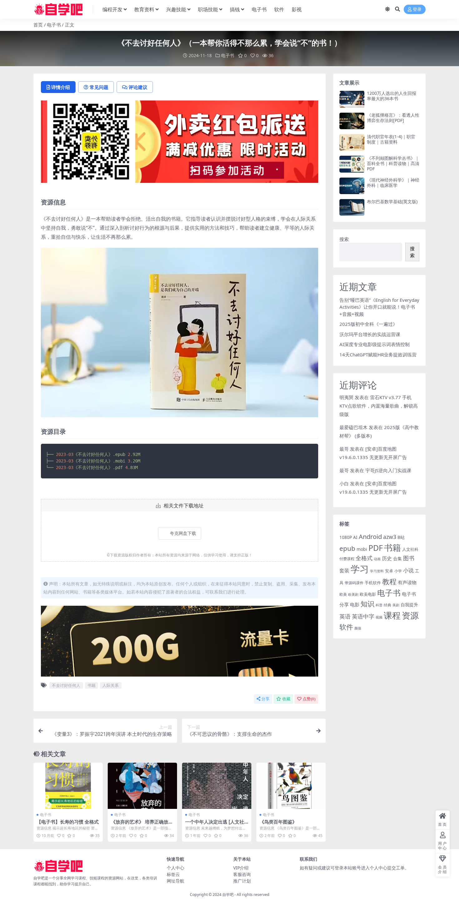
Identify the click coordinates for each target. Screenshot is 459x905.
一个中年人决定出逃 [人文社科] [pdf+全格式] (214, 824)
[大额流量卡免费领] (179, 643)
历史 (387, 558)
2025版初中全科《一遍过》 (368, 324)
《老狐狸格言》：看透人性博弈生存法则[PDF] (393, 117)
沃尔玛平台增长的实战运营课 (369, 334)
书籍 (91, 685)
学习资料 (377, 571)
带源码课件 (354, 582)
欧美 (343, 594)
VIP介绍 (241, 868)
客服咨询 (242, 874)
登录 (417, 9)
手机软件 (373, 582)
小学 (398, 571)
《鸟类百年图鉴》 (278, 822)
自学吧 (228, 894)
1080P (345, 537)
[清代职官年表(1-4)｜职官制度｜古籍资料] (351, 142)
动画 (377, 558)
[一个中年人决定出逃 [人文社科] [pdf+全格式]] (216, 786)
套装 (344, 570)
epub (347, 548)
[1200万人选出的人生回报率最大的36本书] (351, 99)
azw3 (389, 537)
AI (355, 537)
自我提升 (409, 605)
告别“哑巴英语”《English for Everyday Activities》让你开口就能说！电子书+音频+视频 (379, 307)
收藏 (286, 699)
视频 (379, 617)
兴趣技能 (176, 9)
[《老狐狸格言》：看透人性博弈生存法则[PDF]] (351, 121)
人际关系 (110, 685)
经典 (387, 604)
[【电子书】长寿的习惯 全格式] (68, 786)
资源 (410, 615)
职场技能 (208, 9)
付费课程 (346, 558)
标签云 (173, 874)
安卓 (389, 571)
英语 (345, 616)
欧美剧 (353, 594)
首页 (38, 25)
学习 (360, 569)
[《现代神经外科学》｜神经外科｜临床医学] (351, 186)
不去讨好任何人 (66, 685)
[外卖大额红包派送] (179, 143)
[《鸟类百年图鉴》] (291, 786)
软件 (279, 9)
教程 (389, 581)
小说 (408, 570)
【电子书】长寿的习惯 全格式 (68, 822)
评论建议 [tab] (138, 87)
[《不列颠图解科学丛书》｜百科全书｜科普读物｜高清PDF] (351, 164)
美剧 (395, 605)
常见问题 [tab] (99, 87)
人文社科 (410, 549)
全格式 (364, 558)
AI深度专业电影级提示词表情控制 (374, 344)
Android (370, 536)
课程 (392, 615)
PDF (375, 547)
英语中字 (363, 616)
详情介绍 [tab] (60, 87)
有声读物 (407, 582)
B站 (401, 537)
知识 (367, 603)
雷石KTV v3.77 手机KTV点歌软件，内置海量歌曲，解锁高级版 (378, 405)
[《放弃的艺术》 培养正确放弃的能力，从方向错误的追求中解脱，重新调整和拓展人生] (142, 786)
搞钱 (235, 9)
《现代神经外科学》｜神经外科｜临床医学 (393, 182)
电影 (354, 604)
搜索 (344, 239)
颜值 (357, 628)
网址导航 (175, 881)
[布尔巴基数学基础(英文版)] (351, 207)
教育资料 (144, 9)
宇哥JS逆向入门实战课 (388, 470)
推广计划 (242, 881)
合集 (397, 558)
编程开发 (112, 9)
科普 (379, 605)
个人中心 (175, 868)
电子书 (259, 9)
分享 (265, 699)
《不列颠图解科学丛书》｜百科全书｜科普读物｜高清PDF (393, 163)
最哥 (344, 449)
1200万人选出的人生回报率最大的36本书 (391, 95)
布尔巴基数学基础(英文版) (392, 201)
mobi (362, 549)
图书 (408, 558)
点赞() (309, 699)
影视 (297, 9)
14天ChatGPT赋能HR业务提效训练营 (378, 354)
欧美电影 (368, 594)
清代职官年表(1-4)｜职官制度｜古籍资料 (391, 139)
